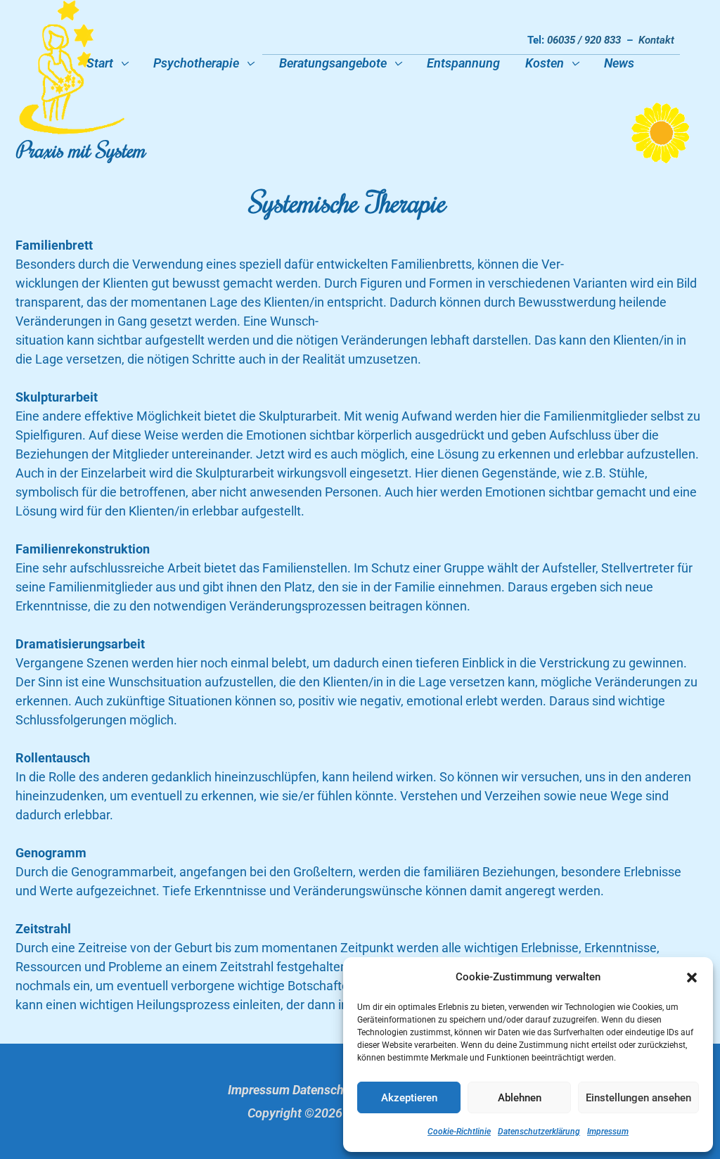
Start (99, 63)
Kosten (544, 63)
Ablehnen (519, 1097)
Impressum (608, 1131)
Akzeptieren (409, 1097)
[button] (692, 978)
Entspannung (463, 63)
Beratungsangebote (333, 63)
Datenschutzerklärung (539, 1131)
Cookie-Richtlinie (459, 1131)
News (619, 63)
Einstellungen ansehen (638, 1097)
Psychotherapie (196, 63)
